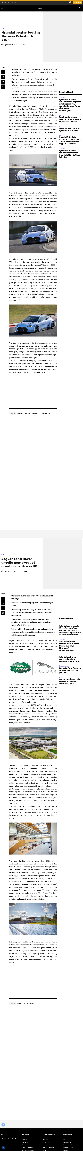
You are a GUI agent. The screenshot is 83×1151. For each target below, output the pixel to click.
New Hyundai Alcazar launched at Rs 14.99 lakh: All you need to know (70, 119)
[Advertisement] (33, 390)
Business (62, 97)
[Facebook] (2, 2)
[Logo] (10, 1134)
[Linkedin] (9, 2)
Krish (25, 45)
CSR (60, 135)
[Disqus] (33, 440)
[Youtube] (15, 2)
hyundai (35, 413)
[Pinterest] (3, 82)
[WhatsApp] (3, 87)
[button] (79, 8)
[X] (12, 2)
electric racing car (23, 413)
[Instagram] (5, 2)
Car (2, 28)
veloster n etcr (45, 413)
